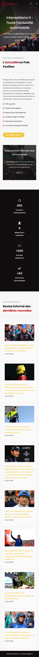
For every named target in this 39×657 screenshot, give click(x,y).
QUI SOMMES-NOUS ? (14, 135)
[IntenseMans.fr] (9, 3)
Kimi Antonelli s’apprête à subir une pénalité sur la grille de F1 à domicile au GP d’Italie (19, 348)
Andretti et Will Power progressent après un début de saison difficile (19, 596)
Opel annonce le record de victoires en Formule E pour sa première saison (19, 429)
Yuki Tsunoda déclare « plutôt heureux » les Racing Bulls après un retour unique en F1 (19, 514)
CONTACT (19, 172)
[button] (31, 3)
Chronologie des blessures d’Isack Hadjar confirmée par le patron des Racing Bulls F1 (19, 635)
